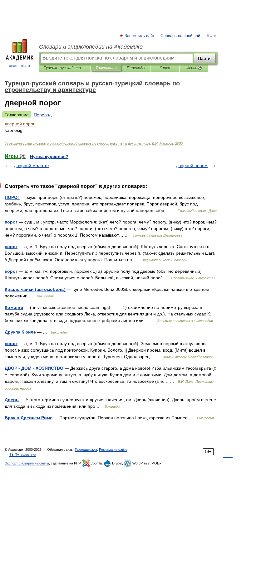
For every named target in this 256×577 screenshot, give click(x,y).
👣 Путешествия (22, 454)
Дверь (12, 399)
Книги (165, 68)
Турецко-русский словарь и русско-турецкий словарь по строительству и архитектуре (65, 68)
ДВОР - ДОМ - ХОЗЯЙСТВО (34, 368)
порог (11, 221)
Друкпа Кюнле (20, 331)
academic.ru (19, 66)
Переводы (136, 68)
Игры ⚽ (194, 68)
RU (209, 36)
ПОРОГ (12, 197)
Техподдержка (86, 449)
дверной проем (192, 165)
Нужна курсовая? (49, 156)
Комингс (14, 307)
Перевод (43, 114)
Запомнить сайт (140, 36)
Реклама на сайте (113, 449)
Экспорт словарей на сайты (27, 463)
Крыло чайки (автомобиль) (35, 289)
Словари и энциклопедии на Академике (91, 47)
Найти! (205, 58)
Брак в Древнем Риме (28, 417)
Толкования (106, 68)
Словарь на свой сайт (181, 36)
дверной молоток (31, 165)
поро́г (11, 343)
